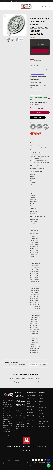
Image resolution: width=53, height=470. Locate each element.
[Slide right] (25, 39)
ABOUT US (41, 398)
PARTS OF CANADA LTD (34, 462)
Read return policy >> (35, 95)
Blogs (28, 423)
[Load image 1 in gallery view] (8, 39)
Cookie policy (30, 412)
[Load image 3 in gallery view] (17, 39)
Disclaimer (29, 409)
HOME (40, 395)
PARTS (41, 404)
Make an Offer (38, 117)
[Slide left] (4, 39)
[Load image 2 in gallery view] (13, 39)
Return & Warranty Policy (31, 402)
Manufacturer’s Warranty (37, 74)
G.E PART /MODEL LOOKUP (43, 422)
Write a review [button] (34, 364)
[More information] (49, 98)
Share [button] (32, 355)
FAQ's (40, 410)
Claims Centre (30, 420)
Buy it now (39, 112)
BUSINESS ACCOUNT (41, 417)
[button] (4, 6)
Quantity (32, 62)
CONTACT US (42, 407)
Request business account (31, 416)
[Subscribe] (37, 382)
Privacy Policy (30, 406)
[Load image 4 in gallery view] (21, 39)
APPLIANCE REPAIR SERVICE (44, 427)
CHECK (40, 51)
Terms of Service (31, 395)
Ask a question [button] (43, 364)
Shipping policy (30, 398)
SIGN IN (41, 413)
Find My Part (30, 426)
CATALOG (41, 401)
